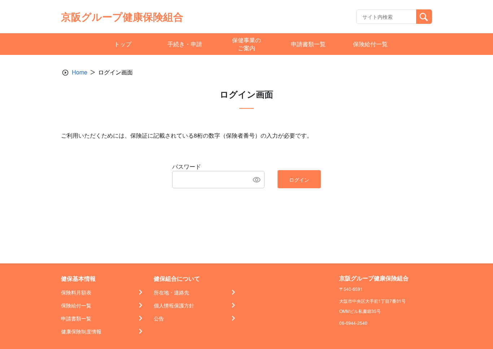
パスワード (186, 166)
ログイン (299, 179)
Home (79, 72)
